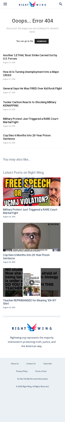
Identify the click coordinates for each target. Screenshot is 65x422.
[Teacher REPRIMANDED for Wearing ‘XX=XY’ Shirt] (31, 282)
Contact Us (31, 363)
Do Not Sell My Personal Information (32, 379)
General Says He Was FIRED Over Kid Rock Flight (32, 88)
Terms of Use (41, 371)
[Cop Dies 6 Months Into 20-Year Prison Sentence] (31, 237)
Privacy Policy (22, 371)
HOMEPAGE (41, 41)
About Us (15, 363)
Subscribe (47, 363)
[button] (5, 4)
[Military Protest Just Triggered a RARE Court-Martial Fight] (31, 191)
